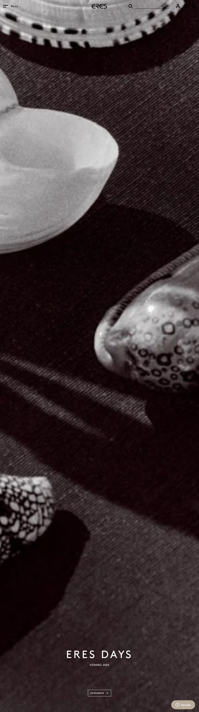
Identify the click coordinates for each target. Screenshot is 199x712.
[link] (178, 6)
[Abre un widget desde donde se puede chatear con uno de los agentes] (183, 705)
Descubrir (97, 693)
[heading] (99, 6)
